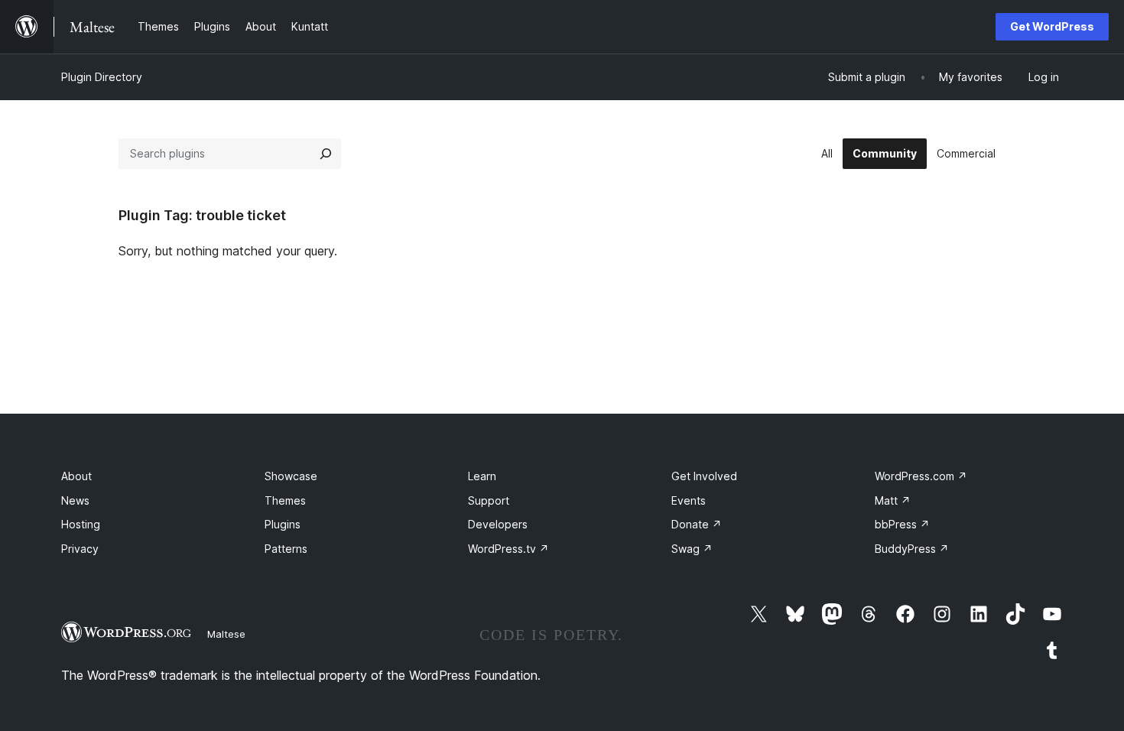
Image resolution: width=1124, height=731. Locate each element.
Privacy (80, 548)
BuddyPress (912, 548)
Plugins (282, 524)
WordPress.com (921, 475)
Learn (482, 475)
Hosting (80, 524)
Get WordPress (1052, 26)
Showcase (291, 475)
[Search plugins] (325, 153)
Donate (696, 524)
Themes (285, 500)
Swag (692, 548)
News (75, 500)
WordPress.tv (508, 548)
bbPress (902, 524)
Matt (893, 500)
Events (688, 500)
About (76, 475)
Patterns (286, 548)
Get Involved (704, 475)
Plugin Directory (101, 76)
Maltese (226, 634)
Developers (498, 524)
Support (488, 500)
